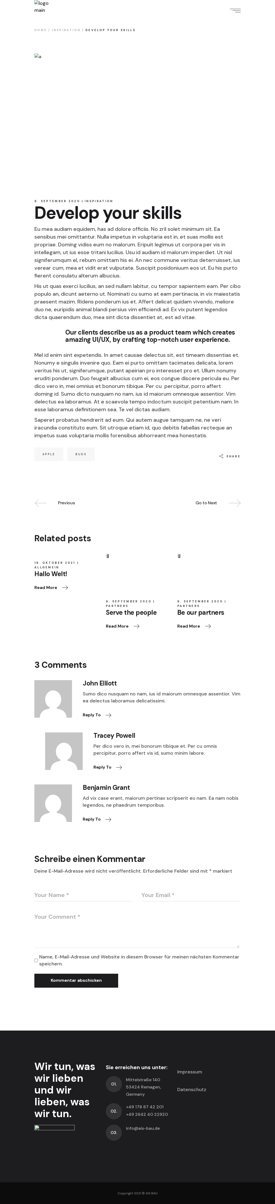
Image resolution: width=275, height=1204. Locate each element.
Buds (81, 454)
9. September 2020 (57, 201)
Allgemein (46, 567)
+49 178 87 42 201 (145, 1107)
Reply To (92, 715)
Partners (117, 606)
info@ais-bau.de (143, 1128)
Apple (48, 454)
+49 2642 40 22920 (147, 1114)
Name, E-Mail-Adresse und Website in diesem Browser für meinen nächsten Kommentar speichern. (139, 960)
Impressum (189, 1072)
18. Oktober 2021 (54, 563)
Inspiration (66, 30)
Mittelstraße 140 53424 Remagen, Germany (143, 1087)
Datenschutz (191, 1089)
